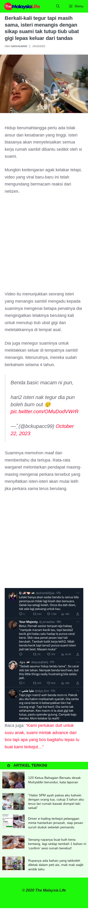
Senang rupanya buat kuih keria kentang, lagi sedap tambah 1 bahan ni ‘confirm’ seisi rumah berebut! (57, 844)
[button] (57, 6)
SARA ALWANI (19, 46)
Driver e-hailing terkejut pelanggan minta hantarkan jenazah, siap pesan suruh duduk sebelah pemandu (55, 823)
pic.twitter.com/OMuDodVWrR (45, 411)
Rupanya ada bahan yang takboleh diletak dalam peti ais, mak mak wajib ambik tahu (55, 865)
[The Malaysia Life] (22, 6)
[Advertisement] (44, 245)
